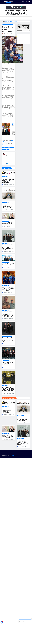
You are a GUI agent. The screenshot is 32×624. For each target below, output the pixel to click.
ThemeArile (11, 456)
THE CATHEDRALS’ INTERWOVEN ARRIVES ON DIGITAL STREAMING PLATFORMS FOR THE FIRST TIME (8, 390)
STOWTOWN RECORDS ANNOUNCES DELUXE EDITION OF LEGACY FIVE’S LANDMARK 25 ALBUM (7, 247)
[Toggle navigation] (16, 18)
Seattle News (6, 456)
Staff (4, 33)
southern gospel (6, 149)
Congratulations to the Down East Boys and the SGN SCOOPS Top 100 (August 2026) (8, 289)
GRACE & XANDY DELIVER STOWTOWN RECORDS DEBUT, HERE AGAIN (8, 224)
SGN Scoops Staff (6, 184)
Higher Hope (11, 147)
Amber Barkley (6, 147)
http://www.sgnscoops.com (10, 156)
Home (3, 21)
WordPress (13, 455)
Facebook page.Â (5, 144)
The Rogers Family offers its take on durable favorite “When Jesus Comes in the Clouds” (8, 205)
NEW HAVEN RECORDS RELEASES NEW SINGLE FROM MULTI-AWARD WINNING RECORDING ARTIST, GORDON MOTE (8, 314)
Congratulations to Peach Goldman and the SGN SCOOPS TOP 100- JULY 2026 (8, 339)
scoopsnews (5, 292)
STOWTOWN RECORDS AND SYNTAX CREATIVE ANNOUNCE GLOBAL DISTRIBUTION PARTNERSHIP (8, 180)
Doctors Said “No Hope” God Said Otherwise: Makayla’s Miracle (8, 265)
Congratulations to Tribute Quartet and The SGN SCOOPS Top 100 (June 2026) (8, 364)
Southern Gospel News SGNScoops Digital (16, 11)
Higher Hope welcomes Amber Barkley (10, 21)
